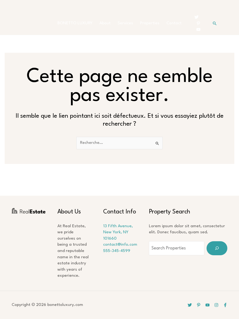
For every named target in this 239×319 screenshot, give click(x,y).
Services (125, 23)
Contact (174, 23)
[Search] (217, 248)
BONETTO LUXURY (74, 23)
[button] (215, 23)
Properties (149, 23)
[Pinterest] (198, 23)
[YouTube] (198, 29)
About (105, 23)
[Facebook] (225, 305)
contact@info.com (120, 245)
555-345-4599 (116, 251)
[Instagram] (216, 305)
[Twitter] (196, 17)
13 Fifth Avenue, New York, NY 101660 (118, 232)
